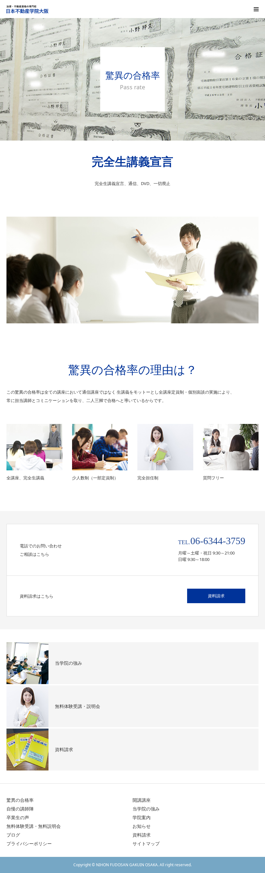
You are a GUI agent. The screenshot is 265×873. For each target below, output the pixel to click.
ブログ (13, 835)
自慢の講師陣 (20, 809)
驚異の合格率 (20, 800)
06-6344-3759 (217, 540)
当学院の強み (146, 809)
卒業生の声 (17, 817)
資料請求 (216, 596)
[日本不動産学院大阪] (45, 9)
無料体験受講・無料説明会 (33, 826)
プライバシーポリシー (29, 843)
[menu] (256, 9)
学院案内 (141, 817)
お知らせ (141, 826)
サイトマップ (146, 843)
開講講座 (141, 800)
